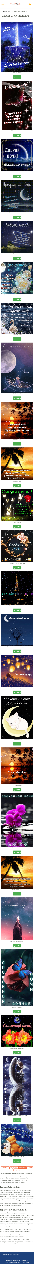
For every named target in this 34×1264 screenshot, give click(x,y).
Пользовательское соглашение (11, 1254)
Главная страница (6, 11)
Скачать (18, 77)
